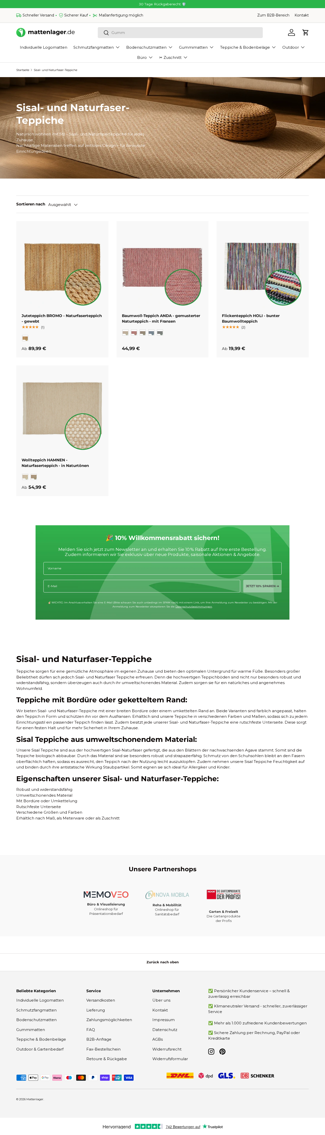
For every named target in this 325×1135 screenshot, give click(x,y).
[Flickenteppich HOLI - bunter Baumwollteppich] (262, 267)
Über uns (161, 1000)
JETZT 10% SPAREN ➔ (262, 586)
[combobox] (180, 32)
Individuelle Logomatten (43, 47)
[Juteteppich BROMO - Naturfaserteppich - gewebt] (62, 267)
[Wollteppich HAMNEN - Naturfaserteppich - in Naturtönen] (62, 411)
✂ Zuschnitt (170, 57)
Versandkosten (100, 1000)
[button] (305, 32)
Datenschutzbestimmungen (193, 606)
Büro (142, 57)
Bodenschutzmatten (146, 47)
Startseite (22, 70)
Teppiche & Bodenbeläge (245, 47)
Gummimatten (193, 47)
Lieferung (95, 1010)
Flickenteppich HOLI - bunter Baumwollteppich (251, 318)
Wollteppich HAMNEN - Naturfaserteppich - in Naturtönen (55, 463)
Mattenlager (34, 1099)
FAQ (90, 1029)
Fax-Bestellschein (103, 1049)
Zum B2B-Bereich (273, 15)
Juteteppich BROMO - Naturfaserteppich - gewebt (62, 318)
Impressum (163, 1019)
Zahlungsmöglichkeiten (109, 1019)
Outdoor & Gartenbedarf (39, 1049)
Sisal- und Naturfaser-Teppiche (55, 70)
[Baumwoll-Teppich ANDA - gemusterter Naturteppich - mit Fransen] (162, 267)
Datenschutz (164, 1029)
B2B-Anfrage (98, 1039)
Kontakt (302, 15)
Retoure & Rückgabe (106, 1058)
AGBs (157, 1039)
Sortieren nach (30, 204)
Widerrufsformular (170, 1058)
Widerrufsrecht (167, 1049)
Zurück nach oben (163, 962)
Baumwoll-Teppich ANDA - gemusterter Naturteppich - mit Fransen (161, 318)
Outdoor (290, 47)
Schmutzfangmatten (93, 47)
